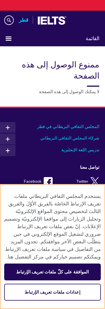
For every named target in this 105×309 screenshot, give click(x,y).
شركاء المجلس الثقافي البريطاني (69, 138)
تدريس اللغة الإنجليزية (80, 149)
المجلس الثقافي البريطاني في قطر (68, 126)
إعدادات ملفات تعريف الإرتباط (52, 292)
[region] (52, 246)
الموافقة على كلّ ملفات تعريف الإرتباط (52, 271)
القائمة (92, 38)
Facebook (32, 181)
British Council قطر (85, 20)
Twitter (82, 181)
